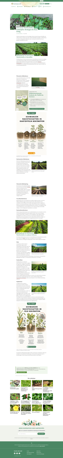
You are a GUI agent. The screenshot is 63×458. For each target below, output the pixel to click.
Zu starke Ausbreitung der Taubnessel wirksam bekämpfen (26, 413)
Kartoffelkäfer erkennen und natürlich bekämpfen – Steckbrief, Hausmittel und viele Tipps (48, 389)
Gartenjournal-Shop (30, 452)
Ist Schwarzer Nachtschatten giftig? (14, 388)
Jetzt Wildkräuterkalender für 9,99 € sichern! (37, 108)
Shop (41, 6)
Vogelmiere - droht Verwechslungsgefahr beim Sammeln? (14, 402)
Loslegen (41, 0)
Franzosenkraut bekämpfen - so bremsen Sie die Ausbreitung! (24, 389)
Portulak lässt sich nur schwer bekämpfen (14, 413)
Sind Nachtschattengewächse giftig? (37, 388)
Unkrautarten (18, 82)
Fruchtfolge (37, 87)
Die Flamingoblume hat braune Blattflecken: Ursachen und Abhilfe (26, 402)
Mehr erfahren (42, 446)
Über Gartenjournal (47, 6)
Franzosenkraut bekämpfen (21, 277)
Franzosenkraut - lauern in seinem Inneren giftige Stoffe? (36, 402)
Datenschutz (39, 452)
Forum (14, 6)
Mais (24, 238)
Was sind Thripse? (36, 412)
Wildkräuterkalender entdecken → (21, 372)
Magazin (35, 6)
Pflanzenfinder (28, 6)
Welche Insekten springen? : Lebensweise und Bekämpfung (46, 414)
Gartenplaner (21, 6)
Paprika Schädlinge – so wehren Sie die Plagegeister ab (47, 402)
